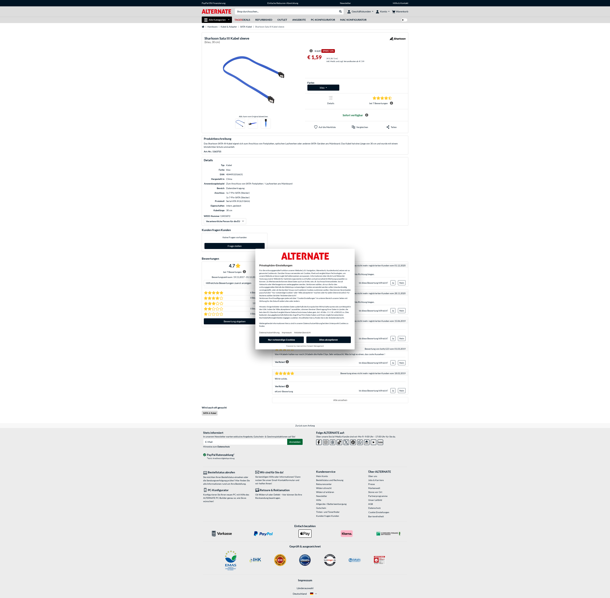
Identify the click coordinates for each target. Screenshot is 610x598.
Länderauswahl (305, 588)
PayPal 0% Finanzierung (213, 3)
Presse (371, 484)
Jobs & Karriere (376, 480)
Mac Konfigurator (353, 19)
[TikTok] (339, 441)
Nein (401, 282)
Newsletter (345, 3)
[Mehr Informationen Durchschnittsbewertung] (391, 103)
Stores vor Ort (375, 492)
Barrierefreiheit (376, 516)
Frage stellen (235, 245)
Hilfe (395, 3)
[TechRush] (366, 441)
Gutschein (321, 508)
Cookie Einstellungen (378, 512)
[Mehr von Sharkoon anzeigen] (398, 40)
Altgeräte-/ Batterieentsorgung (331, 504)
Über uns (372, 476)
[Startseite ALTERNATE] (216, 11)
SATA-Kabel (246, 26)
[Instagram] (326, 441)
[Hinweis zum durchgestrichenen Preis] (311, 51)
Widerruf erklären (325, 492)
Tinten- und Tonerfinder (328, 512)
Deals (242, 19)
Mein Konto (322, 476)
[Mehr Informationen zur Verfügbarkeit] (366, 115)
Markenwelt (374, 488)
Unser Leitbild (375, 500)
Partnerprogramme (377, 496)
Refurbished (263, 19)
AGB (370, 504)
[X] (346, 441)
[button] (360, 127)
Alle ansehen (340, 399)
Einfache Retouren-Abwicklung (282, 3)
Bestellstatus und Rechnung (329, 480)
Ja (393, 282)
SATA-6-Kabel (209, 413)
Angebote (299, 19)
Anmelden (295, 441)
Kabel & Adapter (229, 26)
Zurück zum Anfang (305, 425)
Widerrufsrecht (324, 488)
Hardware (212, 26)
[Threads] (332, 441)
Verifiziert (280, 362)
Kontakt (404, 3)
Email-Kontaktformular (283, 480)
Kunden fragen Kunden (327, 516)
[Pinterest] (353, 441)
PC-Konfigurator (323, 19)
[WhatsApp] (360, 441)
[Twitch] (380, 441)
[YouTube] (373, 441)
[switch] (404, 19)
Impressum (305, 580)
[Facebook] (319, 441)
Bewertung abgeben (235, 321)
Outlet (282, 19)
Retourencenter (324, 484)
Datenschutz (223, 446)
